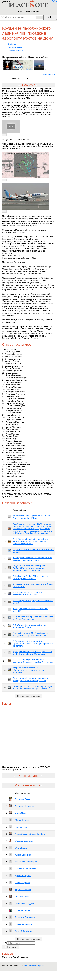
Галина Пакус (21, 827)
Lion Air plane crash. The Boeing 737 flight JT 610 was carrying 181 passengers (32, 687)
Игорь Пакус (21, 813)
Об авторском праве (34, 966)
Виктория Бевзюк (23, 799)
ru (51, 74)
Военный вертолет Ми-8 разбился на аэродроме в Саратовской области (30, 634)
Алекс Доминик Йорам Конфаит (30, 834)
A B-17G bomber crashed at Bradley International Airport (29, 626)
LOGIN (54, 1)
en (44, 74)
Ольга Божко (21, 848)
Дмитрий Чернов (23, 875)
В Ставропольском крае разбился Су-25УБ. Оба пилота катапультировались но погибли (33, 643)
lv (47, 74)
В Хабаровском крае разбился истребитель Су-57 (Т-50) (27, 593)
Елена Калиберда (23, 924)
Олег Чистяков (22, 896)
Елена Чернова (22, 882)
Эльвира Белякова (24, 841)
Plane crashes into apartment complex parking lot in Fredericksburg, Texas (30, 679)
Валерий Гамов (22, 910)
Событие (12, 44)
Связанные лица (16, 50)
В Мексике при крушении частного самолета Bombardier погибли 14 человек (33, 661)
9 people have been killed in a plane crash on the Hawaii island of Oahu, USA (32, 652)
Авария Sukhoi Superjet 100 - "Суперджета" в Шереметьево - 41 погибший (29, 670)
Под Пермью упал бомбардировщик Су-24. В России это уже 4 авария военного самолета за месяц (30, 568)
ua (53, 74)
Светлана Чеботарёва (25, 869)
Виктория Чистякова (24, 806)
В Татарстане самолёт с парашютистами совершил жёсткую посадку (32, 558)
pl (49, 74)
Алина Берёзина (23, 855)
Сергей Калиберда (24, 931)
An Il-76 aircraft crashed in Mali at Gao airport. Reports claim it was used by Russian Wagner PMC (30, 541)
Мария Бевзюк (22, 820)
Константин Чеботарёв (26, 861)
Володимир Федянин (25, 903)
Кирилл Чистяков (23, 889)
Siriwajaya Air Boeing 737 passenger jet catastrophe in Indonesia (31, 577)
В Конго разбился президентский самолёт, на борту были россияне (33, 618)
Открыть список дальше (28, 696)
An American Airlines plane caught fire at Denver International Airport (31, 517)
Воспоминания (15, 47)
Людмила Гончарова (25, 917)
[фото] (46, 69)
